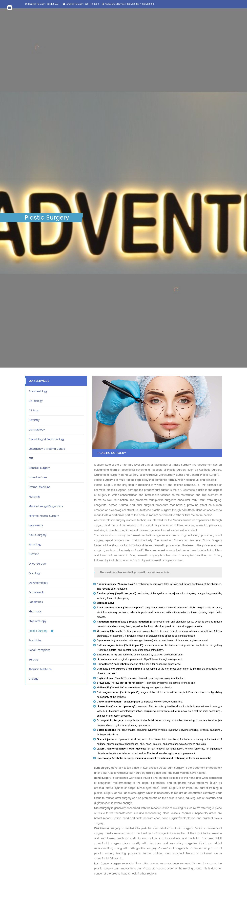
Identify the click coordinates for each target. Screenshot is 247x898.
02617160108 (147, 4)
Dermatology (37, 430)
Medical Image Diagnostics (46, 506)
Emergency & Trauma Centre (47, 449)
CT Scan (34, 411)
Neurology (35, 545)
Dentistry (34, 420)
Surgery (33, 660)
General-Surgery (39, 468)
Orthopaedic (36, 592)
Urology (33, 679)
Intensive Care (38, 478)
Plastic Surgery (38, 631)
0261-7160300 (92, 4)
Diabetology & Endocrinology (46, 439)
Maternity (34, 497)
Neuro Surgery (37, 535)
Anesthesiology (38, 391)
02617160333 (133, 4)
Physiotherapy (37, 621)
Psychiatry (35, 640)
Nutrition (34, 554)
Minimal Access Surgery (44, 516)
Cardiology (36, 401)
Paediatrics (36, 602)
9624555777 (53, 4)
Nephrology (36, 525)
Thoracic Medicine (40, 669)
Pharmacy (35, 612)
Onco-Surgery (37, 564)
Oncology (34, 573)
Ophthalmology (38, 583)
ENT (31, 458)
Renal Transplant (39, 650)
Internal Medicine (39, 487)
